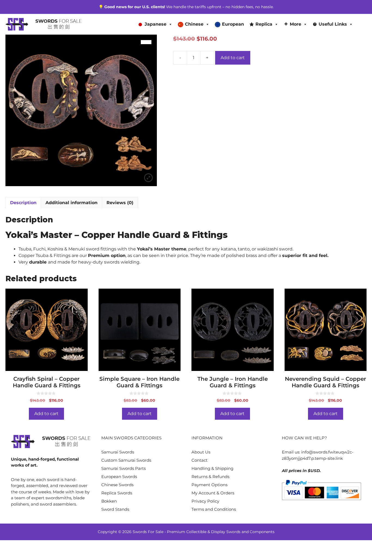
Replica (263, 24)
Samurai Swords (117, 452)
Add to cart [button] (46, 413)
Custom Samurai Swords (126, 460)
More (295, 24)
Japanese (155, 24)
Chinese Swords (117, 484)
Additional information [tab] (71, 202)
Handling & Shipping (212, 468)
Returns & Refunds (210, 476)
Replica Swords (116, 492)
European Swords (119, 476)
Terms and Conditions (213, 509)
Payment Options (209, 484)
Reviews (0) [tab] (119, 202)
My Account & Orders (212, 492)
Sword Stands (115, 509)
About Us (200, 452)
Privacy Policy (205, 501)
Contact (199, 460)
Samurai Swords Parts (123, 468)
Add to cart (233, 57)
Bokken (109, 501)
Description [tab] (23, 202)
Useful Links (333, 24)
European (233, 24)
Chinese (194, 24)
